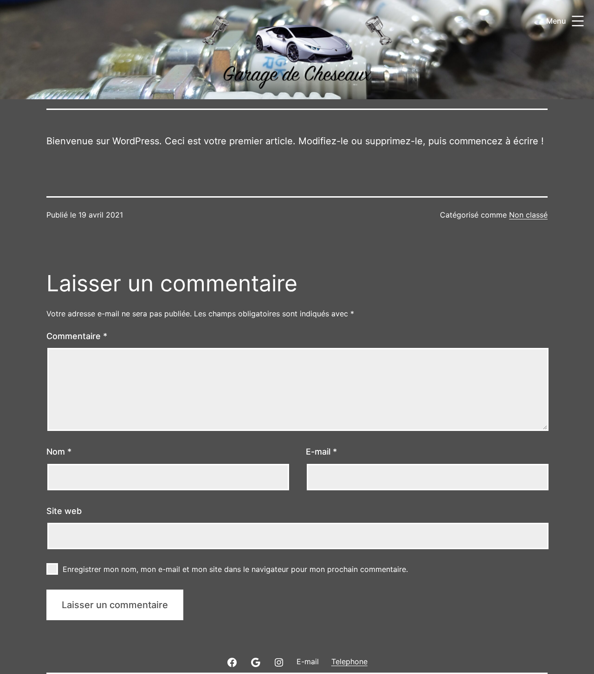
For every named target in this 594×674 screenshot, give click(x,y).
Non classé (528, 214)
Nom (58, 451)
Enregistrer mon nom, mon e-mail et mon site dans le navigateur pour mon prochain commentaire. (235, 569)
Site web (64, 511)
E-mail (321, 451)
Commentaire (76, 336)
